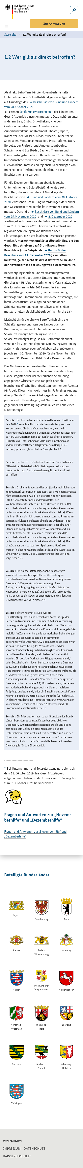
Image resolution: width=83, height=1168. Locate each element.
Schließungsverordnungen (36, 111)
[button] (6, 26)
